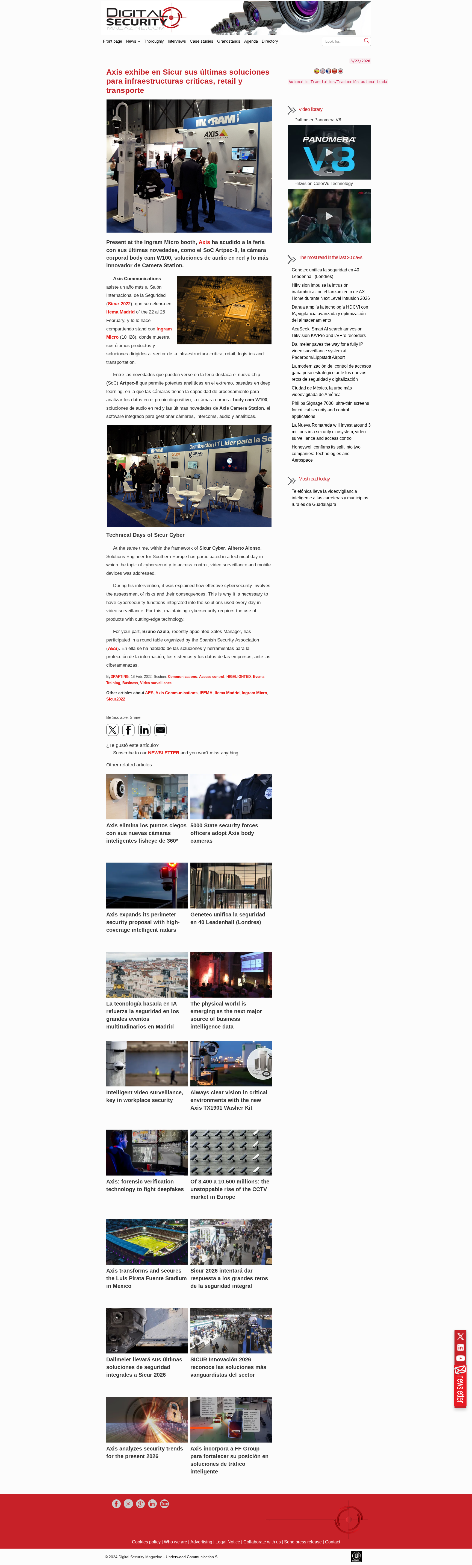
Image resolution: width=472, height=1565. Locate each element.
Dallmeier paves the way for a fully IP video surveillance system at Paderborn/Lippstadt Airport (327, 351)
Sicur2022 (115, 699)
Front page (112, 40)
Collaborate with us (262, 1542)
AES (112, 648)
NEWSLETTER (163, 752)
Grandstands (228, 41)
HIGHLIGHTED (238, 677)
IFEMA (206, 692)
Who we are (175, 1542)
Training (113, 683)
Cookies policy (146, 1542)
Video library (310, 109)
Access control (211, 677)
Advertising (201, 1542)
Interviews (177, 41)
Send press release (303, 1542)
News (131, 41)
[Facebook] (128, 730)
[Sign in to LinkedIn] (460, 1347)
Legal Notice (228, 1542)
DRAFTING (120, 677)
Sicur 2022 (119, 303)
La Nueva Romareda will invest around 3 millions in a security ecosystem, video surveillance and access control (331, 432)
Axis (204, 242)
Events (258, 677)
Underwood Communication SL (193, 1557)
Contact (332, 1542)
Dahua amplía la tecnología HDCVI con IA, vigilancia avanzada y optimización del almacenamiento (330, 314)
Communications (182, 677)
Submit (367, 40)
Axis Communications (176, 692)
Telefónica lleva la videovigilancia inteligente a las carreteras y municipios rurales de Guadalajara (330, 498)
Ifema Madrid (120, 312)
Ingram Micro (254, 692)
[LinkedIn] (144, 730)
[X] (112, 730)
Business (130, 683)
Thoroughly (154, 41)
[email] (160, 730)
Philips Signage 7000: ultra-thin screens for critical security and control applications (330, 410)
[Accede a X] (460, 1336)
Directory (270, 41)
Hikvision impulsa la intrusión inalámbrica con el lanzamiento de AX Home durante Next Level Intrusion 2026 (331, 292)
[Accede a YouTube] (460, 1358)
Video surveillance (156, 683)
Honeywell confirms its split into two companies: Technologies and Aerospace (326, 453)
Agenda (251, 41)
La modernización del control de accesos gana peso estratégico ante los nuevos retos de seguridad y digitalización (331, 373)
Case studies (201, 41)
